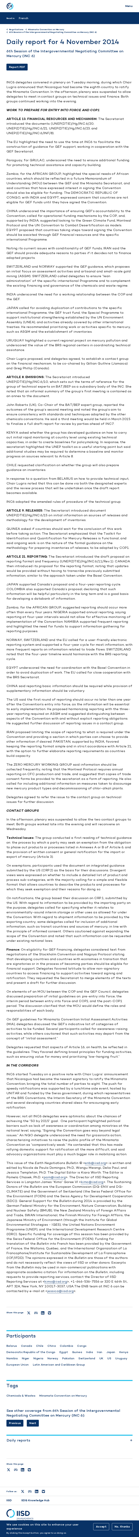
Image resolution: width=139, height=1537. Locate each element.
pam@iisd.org (55, 1177)
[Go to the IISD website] (69, 1515)
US (109, 1358)
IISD (9, 1500)
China (51, 1346)
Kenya (123, 1352)
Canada (26, 1346)
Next (32, 1423)
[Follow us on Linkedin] (36, 1491)
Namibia (12, 1358)
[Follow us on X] (23, 1491)
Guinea (77, 1352)
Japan (110, 1352)
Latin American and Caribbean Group (59, 1364)
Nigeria (38, 1358)
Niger (25, 1358)
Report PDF (17, 67)
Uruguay (121, 1358)
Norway (52, 1358)
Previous (15, 1423)
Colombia (66, 1346)
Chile (39, 1346)
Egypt (63, 1352)
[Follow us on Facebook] (30, 1491)
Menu (129, 6)
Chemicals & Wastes (20, 1395)
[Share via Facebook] (15, 1469)
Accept (101, 1526)
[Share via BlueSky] (29, 1469)
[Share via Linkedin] (22, 1469)
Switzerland (86, 1358)
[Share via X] (8, 1469)
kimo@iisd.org (92, 1182)
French (23, 18)
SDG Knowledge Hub (35, 1500)
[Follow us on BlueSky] (43, 1491)
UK (101, 1358)
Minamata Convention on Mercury (63, 1395)
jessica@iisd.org (60, 1291)
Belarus (11, 1346)
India (89, 1352)
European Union (17, 1364)
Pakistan (68, 1358)
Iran (99, 1352)
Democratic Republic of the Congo (30, 1352)
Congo (81, 1346)
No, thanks (122, 1526)
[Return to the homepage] (9, 6)
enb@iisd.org (95, 1163)
